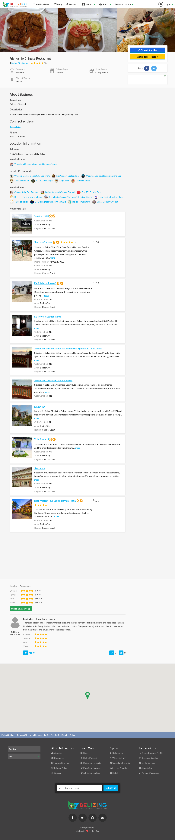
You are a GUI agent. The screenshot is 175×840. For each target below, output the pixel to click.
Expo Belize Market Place (111, 197)
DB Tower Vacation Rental (48, 316)
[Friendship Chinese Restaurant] (146, 68)
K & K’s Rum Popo (44, 180)
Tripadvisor (16, 127)
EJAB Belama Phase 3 (45, 283)
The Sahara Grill (21, 180)
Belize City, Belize (19, 63)
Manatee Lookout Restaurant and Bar (103, 175)
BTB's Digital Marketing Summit (50, 201)
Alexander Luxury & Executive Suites (53, 380)
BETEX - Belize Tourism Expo (28, 197)
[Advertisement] (68, 555)
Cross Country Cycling (107, 201)
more (52, 257)
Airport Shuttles (148, 50)
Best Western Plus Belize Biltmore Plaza (55, 500)
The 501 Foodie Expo (91, 192)
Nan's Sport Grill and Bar (67, 175)
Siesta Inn (39, 468)
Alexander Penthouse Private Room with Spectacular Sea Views (68, 348)
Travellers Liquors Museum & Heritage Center (35, 164)
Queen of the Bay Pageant (26, 192)
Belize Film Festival (81, 201)
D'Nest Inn (39, 406)
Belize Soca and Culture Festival (60, 192)
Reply (31, 653)
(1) (45, 63)
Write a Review (19, 608)
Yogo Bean (64, 180)
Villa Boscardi (41, 439)
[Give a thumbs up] (121, 652)
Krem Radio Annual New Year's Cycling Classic (70, 197)
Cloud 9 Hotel (41, 215)
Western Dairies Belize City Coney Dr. (32, 175)
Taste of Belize (21, 201)
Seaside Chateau (43, 242)
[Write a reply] (25, 652)
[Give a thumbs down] (111, 652)
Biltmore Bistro (83, 180)
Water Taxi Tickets (146, 56)
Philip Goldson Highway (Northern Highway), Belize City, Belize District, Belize (38, 735)
